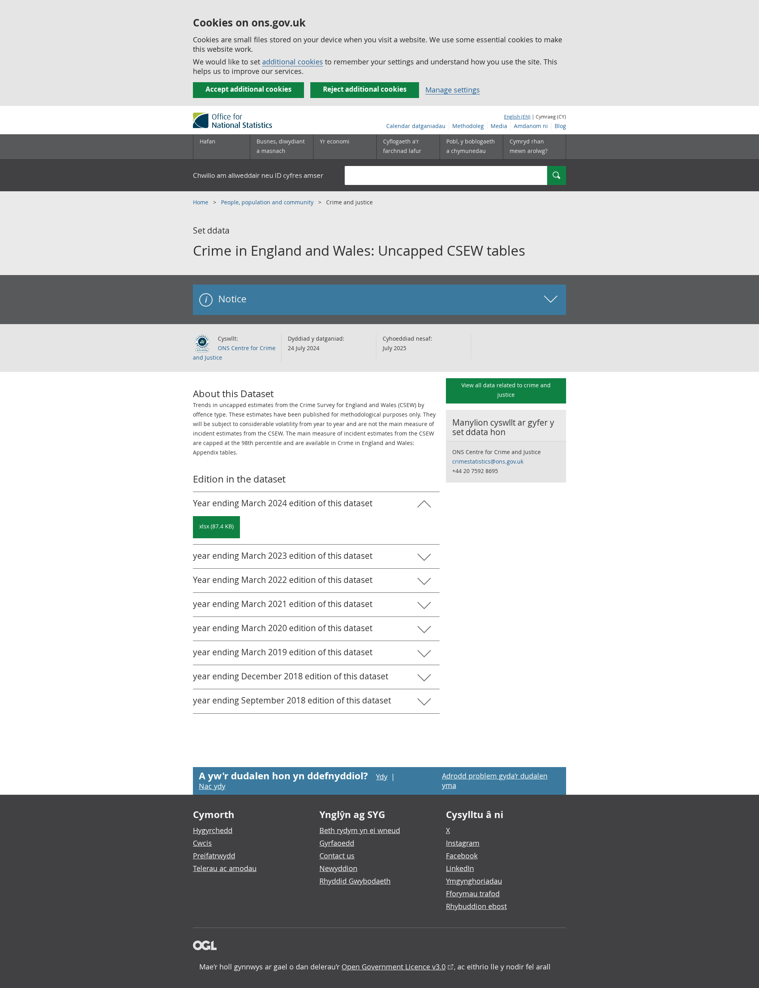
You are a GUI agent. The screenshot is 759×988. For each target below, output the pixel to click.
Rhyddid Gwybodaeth (355, 881)
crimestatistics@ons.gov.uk (487, 461)
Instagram (463, 843)
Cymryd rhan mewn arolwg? (529, 146)
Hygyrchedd (212, 830)
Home (201, 202)
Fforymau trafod (473, 893)
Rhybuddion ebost (476, 906)
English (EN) (517, 116)
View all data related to (506, 389)
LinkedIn (460, 868)
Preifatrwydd (214, 855)
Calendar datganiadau (416, 126)
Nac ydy (212, 786)
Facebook (462, 855)
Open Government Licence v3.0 (394, 966)
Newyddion (338, 868)
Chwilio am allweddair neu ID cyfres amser (258, 175)
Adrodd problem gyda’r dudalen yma (495, 780)
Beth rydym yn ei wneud (359, 830)
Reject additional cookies (364, 89)
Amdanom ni (531, 126)
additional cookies (292, 61)
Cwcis (202, 843)
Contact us (337, 855)
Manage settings (452, 89)
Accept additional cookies (248, 89)
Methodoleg (468, 126)
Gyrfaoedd (336, 843)
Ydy (381, 776)
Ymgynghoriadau (474, 881)
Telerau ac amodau (225, 868)
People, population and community (268, 202)
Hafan (207, 141)
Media (499, 126)
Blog (560, 126)
